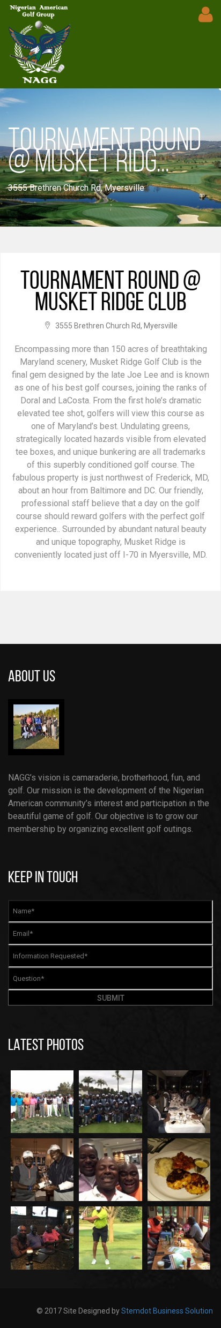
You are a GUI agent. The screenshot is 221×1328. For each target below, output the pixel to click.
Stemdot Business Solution (167, 1311)
